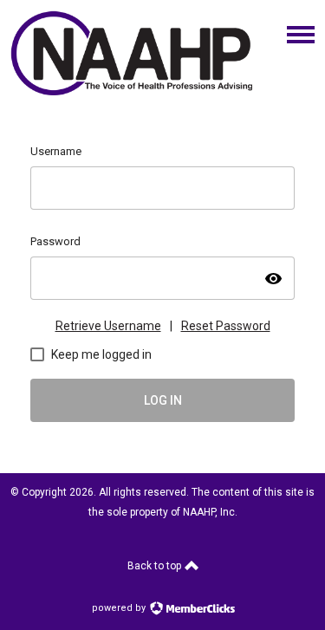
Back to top (155, 566)
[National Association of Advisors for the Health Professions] (132, 91)
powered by (120, 608)
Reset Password (225, 326)
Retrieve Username (108, 326)
